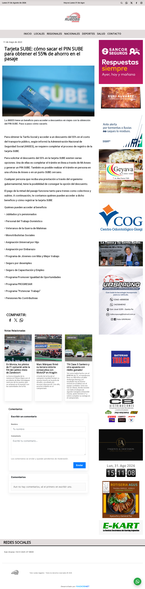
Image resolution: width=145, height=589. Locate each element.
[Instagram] (141, 2)
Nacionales (72, 33)
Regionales (54, 33)
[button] (121, 2)
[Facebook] (136, 2)
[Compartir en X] (16, 320)
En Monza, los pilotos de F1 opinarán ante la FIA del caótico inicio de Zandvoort (18, 368)
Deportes (88, 33)
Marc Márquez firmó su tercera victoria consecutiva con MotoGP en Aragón (47, 368)
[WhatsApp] (126, 2)
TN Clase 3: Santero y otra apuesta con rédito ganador (78, 367)
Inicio (28, 33)
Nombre (14, 424)
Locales (39, 33)
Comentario (16, 436)
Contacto (114, 33)
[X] (131, 2)
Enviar (79, 465)
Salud (101, 33)
